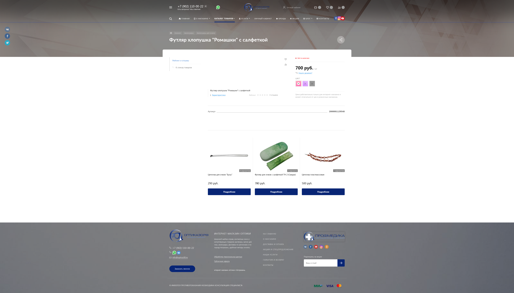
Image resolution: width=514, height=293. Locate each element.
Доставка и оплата (273, 244)
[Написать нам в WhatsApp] (218, 7)
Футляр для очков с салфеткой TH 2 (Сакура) (275, 174)
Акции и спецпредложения (278, 249)
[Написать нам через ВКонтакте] (179, 252)
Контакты (268, 265)
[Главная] (171, 33)
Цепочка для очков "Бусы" (220, 174)
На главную (269, 234)
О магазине (269, 239)
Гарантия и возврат (273, 260)
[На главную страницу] (257, 7)
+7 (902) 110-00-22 (190, 6)
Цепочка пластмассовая (313, 174)
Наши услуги (270, 254)
